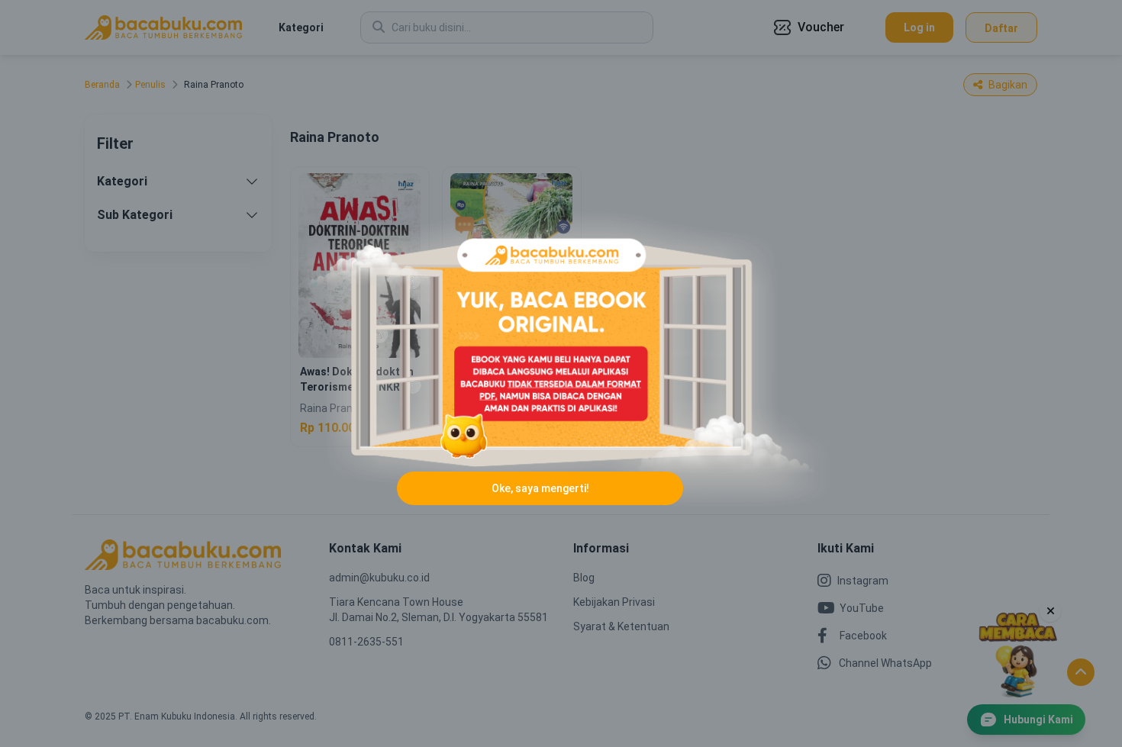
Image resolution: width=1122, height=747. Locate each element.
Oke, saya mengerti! (540, 488)
